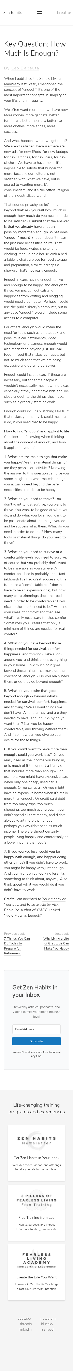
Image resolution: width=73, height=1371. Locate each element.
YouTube (24, 1319)
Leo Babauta (25, 68)
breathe (64, 13)
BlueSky (47, 1324)
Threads (26, 1324)
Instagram (48, 1319)
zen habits (12, 13)
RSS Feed (47, 1330)
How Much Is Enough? (23, 916)
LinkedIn (25, 1330)
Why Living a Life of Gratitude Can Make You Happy (56, 943)
